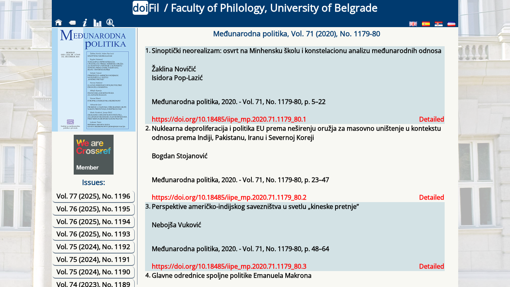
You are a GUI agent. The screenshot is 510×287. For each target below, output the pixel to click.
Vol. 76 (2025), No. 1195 (93, 208)
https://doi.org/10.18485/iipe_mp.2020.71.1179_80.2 (229, 197)
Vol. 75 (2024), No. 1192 (93, 246)
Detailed (431, 119)
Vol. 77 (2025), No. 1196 (93, 196)
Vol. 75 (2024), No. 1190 (93, 271)
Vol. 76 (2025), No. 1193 (93, 233)
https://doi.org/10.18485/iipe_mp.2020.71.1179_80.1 (229, 119)
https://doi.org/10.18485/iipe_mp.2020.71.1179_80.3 (229, 266)
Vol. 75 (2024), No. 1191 (93, 259)
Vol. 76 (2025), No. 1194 (93, 221)
